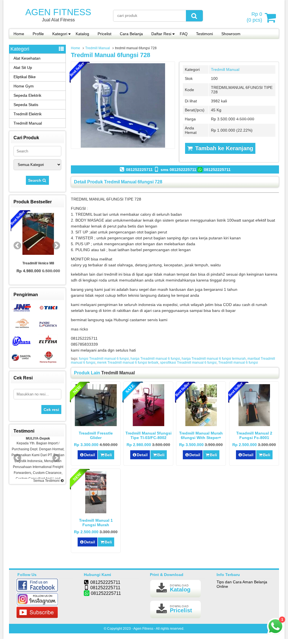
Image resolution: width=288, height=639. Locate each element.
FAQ (184, 34)
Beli (108, 455)
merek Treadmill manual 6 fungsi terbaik (127, 362)
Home (19, 34)
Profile (38, 34)
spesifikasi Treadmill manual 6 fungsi (188, 362)
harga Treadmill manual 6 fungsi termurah (214, 359)
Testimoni (204, 34)
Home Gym (24, 86)
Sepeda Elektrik (27, 95)
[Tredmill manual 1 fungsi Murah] (95, 512)
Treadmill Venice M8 (37, 263)
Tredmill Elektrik (28, 114)
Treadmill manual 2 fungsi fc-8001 (254, 435)
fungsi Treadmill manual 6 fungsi (104, 359)
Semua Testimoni (46, 481)
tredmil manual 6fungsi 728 (110, 54)
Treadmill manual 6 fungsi (238, 362)
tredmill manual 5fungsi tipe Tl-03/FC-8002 (148, 435)
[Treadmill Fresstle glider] (96, 424)
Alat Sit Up (23, 67)
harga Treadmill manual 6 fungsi (155, 359)
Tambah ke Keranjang (223, 148)
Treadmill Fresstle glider (96, 435)
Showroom (230, 34)
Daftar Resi (161, 34)
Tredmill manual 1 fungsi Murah (96, 522)
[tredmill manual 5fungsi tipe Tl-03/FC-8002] (148, 424)
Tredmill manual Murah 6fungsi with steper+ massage (201, 437)
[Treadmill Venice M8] (37, 234)
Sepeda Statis (26, 104)
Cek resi (51, 409)
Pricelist (104, 34)
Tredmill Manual (97, 48)
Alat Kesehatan (27, 58)
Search (35, 180)
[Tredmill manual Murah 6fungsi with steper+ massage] (201, 424)
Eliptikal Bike (25, 77)
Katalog (82, 34)
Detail (89, 455)
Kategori (59, 34)
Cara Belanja (131, 34)
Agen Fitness (58, 12)
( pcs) (254, 17)
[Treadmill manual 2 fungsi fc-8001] (254, 424)
